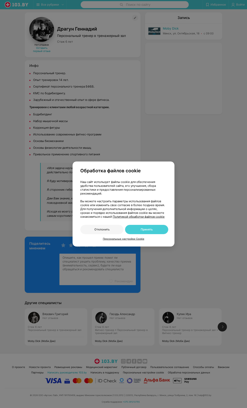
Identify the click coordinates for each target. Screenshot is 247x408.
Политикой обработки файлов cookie (139, 216)
